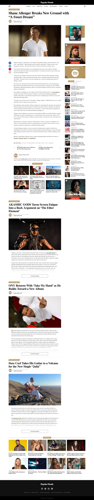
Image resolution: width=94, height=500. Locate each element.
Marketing (39, 6)
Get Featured (66, 492)
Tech (33, 6)
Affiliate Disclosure (56, 492)
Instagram (21, 138)
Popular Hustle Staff (18, 21)
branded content (24, 158)
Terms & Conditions (45, 492)
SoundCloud (32, 138)
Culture (46, 6)
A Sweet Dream (55, 92)
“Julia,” (32, 411)
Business (28, 6)
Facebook (16, 138)
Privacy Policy (34, 492)
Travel (66, 6)
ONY (12, 330)
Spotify (25, 138)
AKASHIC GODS (50, 253)
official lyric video (17, 418)
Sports (61, 6)
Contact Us (27, 492)
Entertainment (53, 6)
